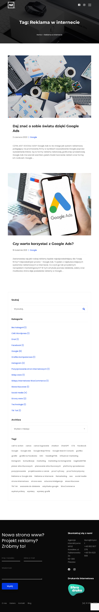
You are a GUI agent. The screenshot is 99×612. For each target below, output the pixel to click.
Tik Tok (16, 410)
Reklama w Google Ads (21, 476)
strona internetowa (20, 481)
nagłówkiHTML (80, 461)
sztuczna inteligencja (53, 481)
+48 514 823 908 (89, 554)
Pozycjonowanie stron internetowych (30, 369)
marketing (41, 461)
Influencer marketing (69, 456)
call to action (17, 446)
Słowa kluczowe (20, 386)
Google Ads (26, 451)
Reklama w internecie (44, 476)
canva (28, 446)
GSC (41, 456)
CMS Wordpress (20, 333)
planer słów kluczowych (22, 466)
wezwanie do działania (30, 486)
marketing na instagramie (59, 461)
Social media (19, 392)
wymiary (31, 491)
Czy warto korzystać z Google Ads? (43, 244)
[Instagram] (84, 5)
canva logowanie (41, 446)
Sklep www (18, 374)
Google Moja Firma (41, 451)
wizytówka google (50, 486)
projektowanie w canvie (38, 471)
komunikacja (28, 461)
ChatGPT (65, 446)
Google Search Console (63, 451)
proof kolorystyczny (75, 471)
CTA (73, 446)
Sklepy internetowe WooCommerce (30, 380)
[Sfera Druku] (82, 590)
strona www (36, 481)
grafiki (14, 456)
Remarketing (61, 476)
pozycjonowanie (18, 471)
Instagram (18, 363)
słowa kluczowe (72, 481)
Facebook (17, 345)
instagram (16, 461)
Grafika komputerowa (23, 357)
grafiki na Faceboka (28, 456)
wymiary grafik (43, 491)
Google (33, 137)
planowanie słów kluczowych (48, 466)
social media (80, 476)
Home (39, 35)
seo (71, 476)
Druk (15, 339)
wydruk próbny (18, 491)
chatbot (55, 446)
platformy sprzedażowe (73, 466)
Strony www (18, 398)
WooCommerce (68, 486)
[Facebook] (79, 5)
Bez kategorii (19, 327)
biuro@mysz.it (90, 542)
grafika (79, 451)
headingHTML (51, 456)
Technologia (18, 404)
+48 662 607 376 (90, 548)
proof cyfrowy (58, 471)
